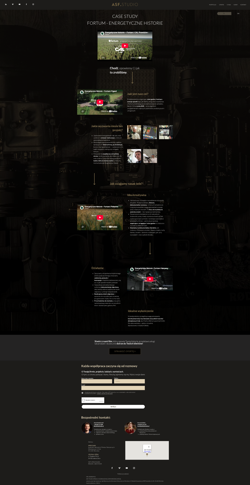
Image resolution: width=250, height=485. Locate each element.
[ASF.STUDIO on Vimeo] (13, 4)
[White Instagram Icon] (134, 468)
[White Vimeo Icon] (119, 468)
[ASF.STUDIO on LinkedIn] (6, 4)
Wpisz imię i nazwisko (87, 378)
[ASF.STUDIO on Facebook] (26, 4)
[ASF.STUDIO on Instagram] (33, 4)
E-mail (83, 385)
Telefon (116, 378)
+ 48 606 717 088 (98, 424)
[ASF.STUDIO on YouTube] (20, 4)
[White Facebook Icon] (112, 468)
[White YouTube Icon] (126, 468)
